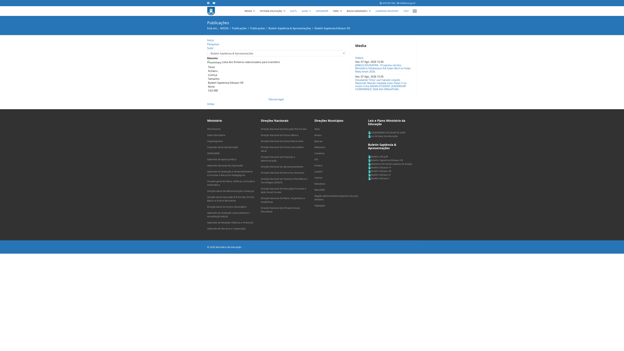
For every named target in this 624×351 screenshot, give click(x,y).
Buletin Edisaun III (381, 171)
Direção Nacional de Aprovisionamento (282, 166)
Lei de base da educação (384, 136)
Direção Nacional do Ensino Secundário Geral (282, 149)
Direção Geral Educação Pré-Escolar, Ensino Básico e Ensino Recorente (230, 198)
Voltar (211, 104)
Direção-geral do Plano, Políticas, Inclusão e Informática (231, 183)
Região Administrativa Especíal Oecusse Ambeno (336, 197)
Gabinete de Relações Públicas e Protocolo (230, 222)
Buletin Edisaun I (380, 178)
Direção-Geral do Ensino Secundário (227, 206)
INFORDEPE (322, 11)
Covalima (319, 153)
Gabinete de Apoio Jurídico (221, 159)
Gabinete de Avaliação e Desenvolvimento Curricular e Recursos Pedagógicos (230, 173)
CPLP (406, 11)
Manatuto (319, 183)
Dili (316, 159)
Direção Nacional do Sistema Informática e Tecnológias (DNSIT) (284, 180)
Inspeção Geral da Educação (222, 147)
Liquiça (318, 177)
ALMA (305, 11)
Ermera (318, 165)
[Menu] (415, 11)
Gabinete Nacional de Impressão (225, 165)
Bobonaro (319, 147)
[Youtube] (214, 3)
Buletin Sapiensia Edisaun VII (387, 160)
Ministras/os (214, 128)
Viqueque (319, 205)
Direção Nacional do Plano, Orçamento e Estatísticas (283, 200)
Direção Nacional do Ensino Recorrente (282, 141)
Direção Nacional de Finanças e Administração (278, 158)
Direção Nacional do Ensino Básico (279, 135)
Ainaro (318, 135)
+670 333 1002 (388, 3)
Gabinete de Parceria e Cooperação (226, 228)
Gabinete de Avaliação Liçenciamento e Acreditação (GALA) (228, 214)
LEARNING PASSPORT (387, 11)
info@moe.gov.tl (407, 3)
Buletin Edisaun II (380, 174)
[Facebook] (208, 3)
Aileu (317, 128)
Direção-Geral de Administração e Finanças (230, 191)
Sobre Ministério (216, 135)
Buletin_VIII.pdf (379, 156)
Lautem (318, 171)
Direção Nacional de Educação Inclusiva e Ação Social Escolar (283, 190)
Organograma (215, 141)
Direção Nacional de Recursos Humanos (282, 172)
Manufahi (319, 189)
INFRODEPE (213, 153)
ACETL (293, 11)
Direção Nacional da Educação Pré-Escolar (284, 128)
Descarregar (276, 99)
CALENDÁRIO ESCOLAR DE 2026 (388, 132)
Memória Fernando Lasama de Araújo (391, 163)
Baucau (318, 141)
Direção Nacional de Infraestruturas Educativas (280, 209)
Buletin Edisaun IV (381, 167)
